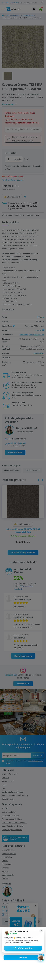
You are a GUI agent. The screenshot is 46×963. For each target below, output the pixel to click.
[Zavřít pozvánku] (41, 930)
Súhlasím (23, 957)
